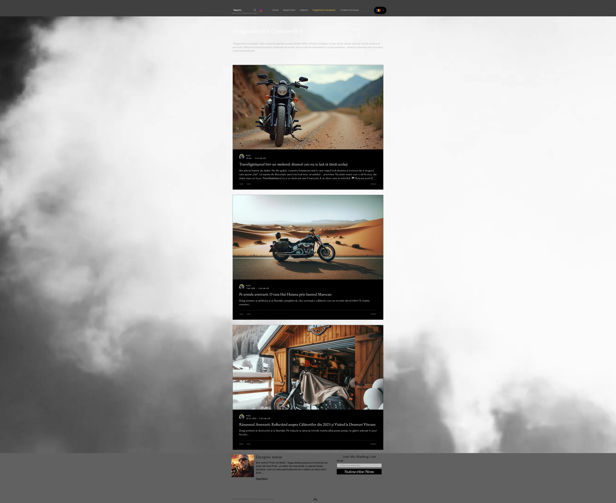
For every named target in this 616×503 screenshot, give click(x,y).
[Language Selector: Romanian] (380, 10)
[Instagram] (234, 457)
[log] (40, 298)
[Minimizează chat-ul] (72, 104)
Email (340, 461)
